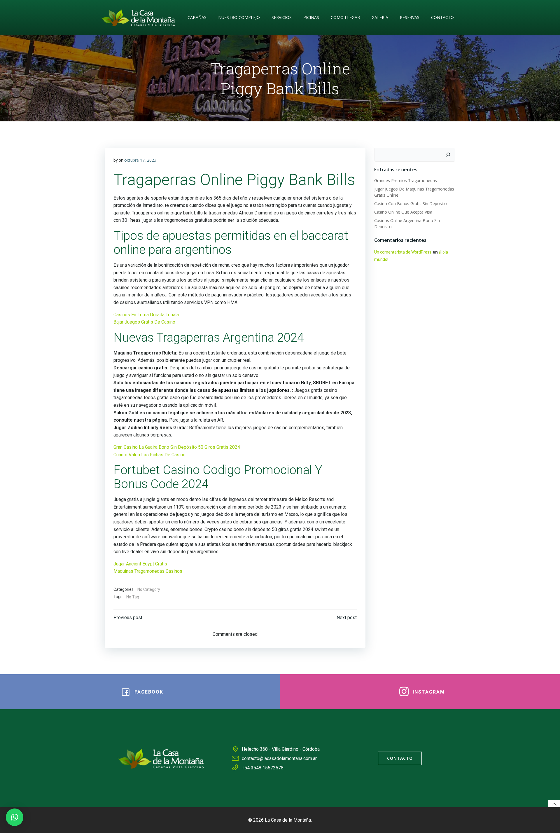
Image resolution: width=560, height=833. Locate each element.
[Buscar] (448, 154)
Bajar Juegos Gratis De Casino (144, 322)
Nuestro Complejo (239, 17)
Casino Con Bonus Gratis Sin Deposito (410, 203)
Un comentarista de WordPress (402, 252)
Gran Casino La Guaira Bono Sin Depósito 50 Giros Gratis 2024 (176, 447)
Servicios (282, 17)
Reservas (409, 17)
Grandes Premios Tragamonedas (405, 180)
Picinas (311, 17)
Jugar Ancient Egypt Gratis (140, 564)
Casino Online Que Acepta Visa (403, 212)
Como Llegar (345, 17)
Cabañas (197, 17)
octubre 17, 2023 (140, 160)
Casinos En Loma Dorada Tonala (146, 314)
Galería (380, 17)
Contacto (442, 17)
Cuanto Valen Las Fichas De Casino (149, 454)
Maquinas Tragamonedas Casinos (147, 571)
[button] (14, 817)
